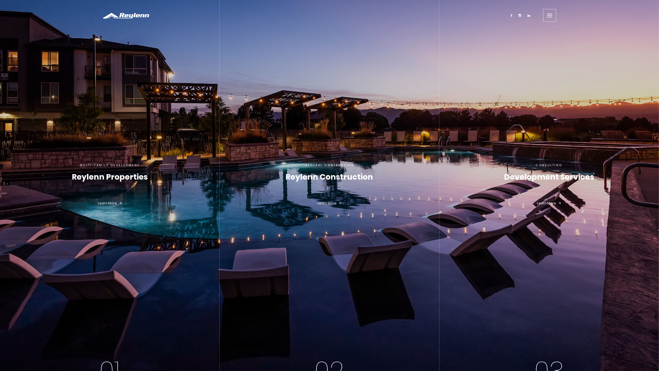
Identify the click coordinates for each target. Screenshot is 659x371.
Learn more (327, 203)
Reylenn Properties (110, 176)
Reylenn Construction (329, 176)
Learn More (108, 203)
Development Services (549, 176)
